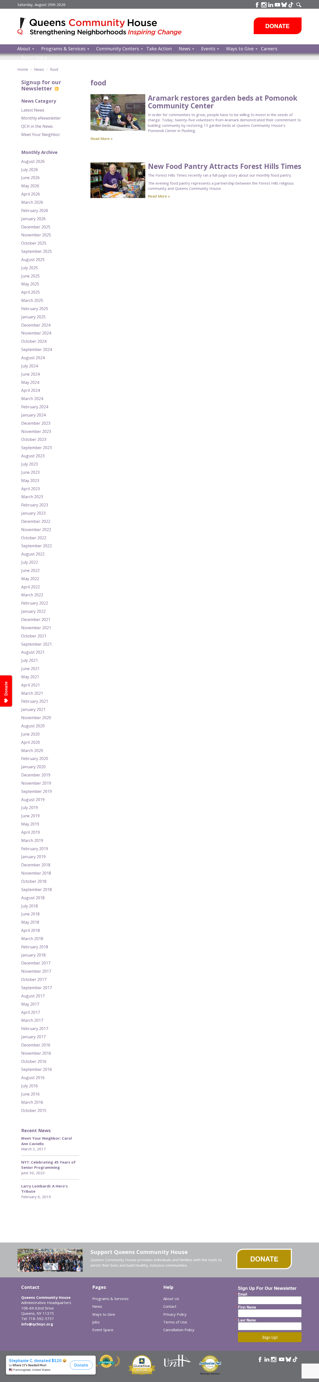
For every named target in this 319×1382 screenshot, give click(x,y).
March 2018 (32, 938)
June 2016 (30, 1094)
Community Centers (118, 49)
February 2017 (34, 1028)
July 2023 (29, 464)
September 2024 (36, 349)
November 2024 (36, 333)
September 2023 (36, 447)
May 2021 (30, 677)
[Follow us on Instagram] (273, 1359)
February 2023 (34, 505)
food (54, 69)
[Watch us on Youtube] (277, 4)
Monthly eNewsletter (41, 118)
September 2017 (36, 987)
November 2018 (36, 873)
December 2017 (35, 963)
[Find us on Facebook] (257, 4)
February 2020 (34, 758)
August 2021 (33, 652)
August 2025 (33, 259)
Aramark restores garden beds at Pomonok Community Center (222, 101)
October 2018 (33, 881)
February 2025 (34, 308)
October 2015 (33, 1110)
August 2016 (33, 1077)
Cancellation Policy (178, 1329)
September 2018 (36, 889)
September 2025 (36, 251)
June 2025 (30, 276)
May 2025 (30, 284)
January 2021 (33, 709)
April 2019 (30, 832)
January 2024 (33, 415)
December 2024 (35, 325)
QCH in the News (37, 126)
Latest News (32, 110)
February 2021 (34, 701)
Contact (169, 1306)
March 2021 (32, 693)
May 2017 (30, 1004)
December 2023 (35, 423)
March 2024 (32, 398)
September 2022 (36, 546)
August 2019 (33, 799)
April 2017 (30, 1012)
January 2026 (33, 218)
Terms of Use (175, 1321)
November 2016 (36, 1053)
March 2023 (32, 496)
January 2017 (33, 1036)
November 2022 (36, 529)
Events (209, 49)
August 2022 (33, 554)
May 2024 (30, 382)
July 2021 (29, 660)
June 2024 (30, 374)
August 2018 (33, 897)
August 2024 (33, 357)
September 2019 (36, 791)
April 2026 (30, 194)
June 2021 (30, 668)
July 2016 (29, 1086)
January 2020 (33, 766)
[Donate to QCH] (278, 25)
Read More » (101, 138)
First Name (247, 1307)
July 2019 (29, 807)
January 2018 (33, 955)
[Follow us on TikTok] (291, 4)
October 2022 (33, 538)
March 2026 (32, 202)
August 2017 (33, 996)
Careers (269, 49)
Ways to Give (240, 49)
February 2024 (34, 407)
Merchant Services (210, 1374)
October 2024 (33, 341)
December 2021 (35, 619)
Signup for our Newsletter (41, 85)
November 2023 (36, 431)
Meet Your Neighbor (40, 134)
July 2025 (29, 268)
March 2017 (32, 1020)
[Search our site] (299, 4)
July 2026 (29, 169)
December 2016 (35, 1045)
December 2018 (35, 865)
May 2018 (30, 922)
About (24, 49)
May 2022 (30, 578)
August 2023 (33, 456)
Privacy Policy (175, 1314)
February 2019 (34, 848)
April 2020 (30, 742)
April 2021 (30, 685)
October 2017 (33, 979)
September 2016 (36, 1069)
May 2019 (30, 824)
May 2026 (30, 186)
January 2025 (33, 317)
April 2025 (30, 292)
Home (22, 69)
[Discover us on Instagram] (264, 4)
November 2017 (36, 971)
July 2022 (29, 562)
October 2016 (33, 1061)
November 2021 (36, 627)
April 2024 (30, 390)
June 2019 (30, 816)
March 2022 (32, 595)
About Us (171, 1298)
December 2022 (35, 521)
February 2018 (34, 947)
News (185, 49)
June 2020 (30, 734)
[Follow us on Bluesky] (284, 4)
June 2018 (30, 914)
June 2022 (30, 570)
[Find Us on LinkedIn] (270, 4)
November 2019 (36, 783)
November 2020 (36, 717)
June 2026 (30, 177)
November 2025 (36, 235)
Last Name (247, 1320)
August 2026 (33, 161)
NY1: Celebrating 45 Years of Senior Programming (48, 1165)
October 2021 (33, 636)
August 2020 (33, 726)
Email (242, 1294)
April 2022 (30, 587)
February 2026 (34, 210)
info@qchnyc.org (37, 1323)
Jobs (96, 1321)
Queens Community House (106, 27)
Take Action (159, 49)
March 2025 (32, 300)
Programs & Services (64, 49)
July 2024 (29, 366)
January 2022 (33, 611)
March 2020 (32, 750)
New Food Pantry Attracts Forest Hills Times (224, 166)
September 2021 (36, 644)
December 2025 (35, 227)
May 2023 (30, 480)
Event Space (34, 57)
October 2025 (33, 243)
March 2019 (32, 840)
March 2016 (32, 1102)
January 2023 (33, 513)
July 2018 (29, 906)
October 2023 (33, 439)
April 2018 (30, 930)
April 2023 (30, 488)
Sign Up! (270, 1337)
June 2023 (30, 472)
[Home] (23, 26)
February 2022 (34, 603)
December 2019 (35, 775)
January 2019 (33, 856)
